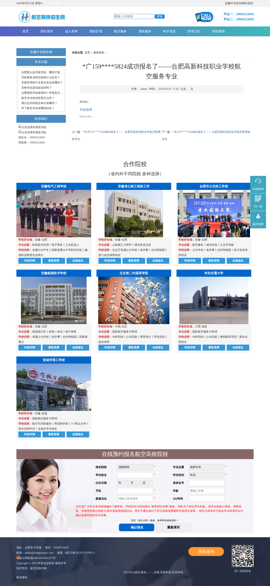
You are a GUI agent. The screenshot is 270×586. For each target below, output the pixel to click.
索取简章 (53, 260)
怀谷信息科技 (46, 563)
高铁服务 (145, 31)
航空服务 (120, 31)
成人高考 (71, 31)
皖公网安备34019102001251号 (38, 558)
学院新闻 (218, 31)
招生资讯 (47, 31)
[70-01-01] (85, 116)
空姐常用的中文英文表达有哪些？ (42, 82)
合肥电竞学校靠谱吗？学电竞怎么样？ (42, 92)
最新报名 (98, 52)
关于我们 (28, 41)
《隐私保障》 (143, 520)
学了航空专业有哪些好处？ (38, 108)
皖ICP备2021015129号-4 (79, 552)
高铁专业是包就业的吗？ (36, 87)
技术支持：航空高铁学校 (31, 568)
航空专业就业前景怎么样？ (38, 98)
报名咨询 (206, 551)
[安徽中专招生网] (42, 24)
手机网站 (54, 3)
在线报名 (77, 260)
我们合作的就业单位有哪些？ (39, 103)
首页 (25, 31)
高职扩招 (96, 31)
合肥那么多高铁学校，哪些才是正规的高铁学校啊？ (42, 72)
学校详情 (29, 260)
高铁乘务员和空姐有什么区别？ (40, 77)
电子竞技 (169, 31)
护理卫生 (194, 31)
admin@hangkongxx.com (39, 552)
